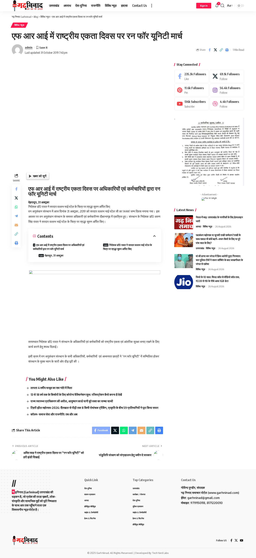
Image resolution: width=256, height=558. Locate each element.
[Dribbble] (227, 103)
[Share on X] (215, 50)
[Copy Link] (221, 50)
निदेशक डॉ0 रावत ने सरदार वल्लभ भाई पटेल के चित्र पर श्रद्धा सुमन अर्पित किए (127, 246)
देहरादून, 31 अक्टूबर (54, 255)
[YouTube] (241, 540)
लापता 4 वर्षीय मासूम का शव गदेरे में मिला (51, 388)
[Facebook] (191, 76)
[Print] (227, 50)
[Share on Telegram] (16, 215)
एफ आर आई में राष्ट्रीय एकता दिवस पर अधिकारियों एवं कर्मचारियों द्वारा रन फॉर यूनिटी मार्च (58, 246)
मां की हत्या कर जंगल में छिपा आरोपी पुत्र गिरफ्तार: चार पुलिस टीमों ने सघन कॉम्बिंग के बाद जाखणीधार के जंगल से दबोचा (219, 259)
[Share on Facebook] (209, 50)
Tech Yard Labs (160, 552)
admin (28, 47)
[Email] (16, 224)
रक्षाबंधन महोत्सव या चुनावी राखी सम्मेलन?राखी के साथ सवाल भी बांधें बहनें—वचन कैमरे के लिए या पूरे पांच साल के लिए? (218, 238)
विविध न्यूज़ (19, 25)
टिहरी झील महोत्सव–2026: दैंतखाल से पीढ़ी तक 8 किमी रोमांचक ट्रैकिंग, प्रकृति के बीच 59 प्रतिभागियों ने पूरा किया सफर (94, 408)
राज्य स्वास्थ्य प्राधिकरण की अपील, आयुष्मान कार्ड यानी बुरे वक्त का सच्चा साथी (72, 401)
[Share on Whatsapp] (16, 206)
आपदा (198, 226)
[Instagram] (227, 90)
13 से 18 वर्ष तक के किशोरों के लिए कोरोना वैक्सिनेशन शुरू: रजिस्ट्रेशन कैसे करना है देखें (76, 394)
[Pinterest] (191, 90)
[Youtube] (191, 103)
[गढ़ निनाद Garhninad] (27, 5)
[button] (151, 5)
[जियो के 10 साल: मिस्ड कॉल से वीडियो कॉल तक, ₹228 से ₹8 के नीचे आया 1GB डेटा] (183, 282)
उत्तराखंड (200, 248)
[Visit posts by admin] (17, 50)
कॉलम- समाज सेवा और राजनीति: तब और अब (54, 414)
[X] (227, 76)
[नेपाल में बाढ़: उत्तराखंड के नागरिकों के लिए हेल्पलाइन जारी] (183, 222)
